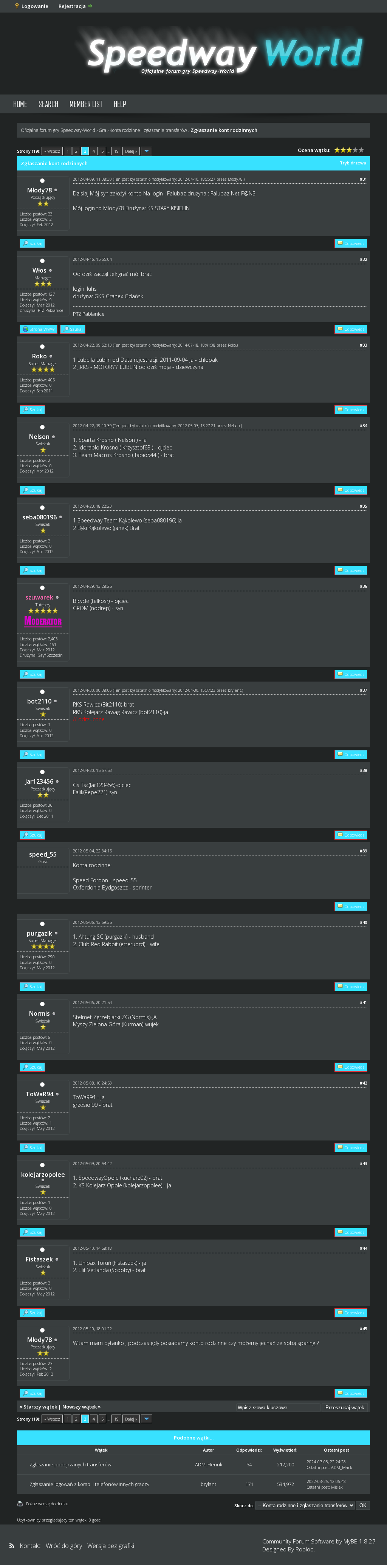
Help (120, 103)
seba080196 (39, 517)
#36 (363, 586)
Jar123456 (39, 781)
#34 (363, 425)
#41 (363, 1002)
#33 (363, 345)
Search (48, 103)
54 (249, 1464)
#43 (363, 1163)
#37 (363, 690)
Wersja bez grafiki (110, 1546)
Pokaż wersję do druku (47, 1503)
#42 (363, 1083)
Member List (86, 103)
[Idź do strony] (146, 151)
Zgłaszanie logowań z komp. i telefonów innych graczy (89, 1484)
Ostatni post (318, 1467)
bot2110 (39, 701)
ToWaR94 (39, 1094)
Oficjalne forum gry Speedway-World (58, 130)
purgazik (39, 933)
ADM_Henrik (208, 1464)
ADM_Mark (341, 1467)
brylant (234, 690)
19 (116, 151)
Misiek (337, 1487)
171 (249, 1484)
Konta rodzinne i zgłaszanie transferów (148, 130)
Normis (39, 1013)
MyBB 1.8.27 (360, 1541)
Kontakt (30, 1546)
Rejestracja (72, 6)
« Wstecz (52, 151)
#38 (363, 770)
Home (20, 103)
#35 (363, 506)
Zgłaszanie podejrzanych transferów (70, 1464)
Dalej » (131, 151)
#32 (363, 259)
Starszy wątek (40, 1406)
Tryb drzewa (353, 163)
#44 (363, 1248)
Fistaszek (39, 1259)
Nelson (39, 436)
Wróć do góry (64, 1546)
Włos (39, 270)
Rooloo (305, 1549)
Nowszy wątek (79, 1406)
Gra (102, 130)
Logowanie (35, 6)
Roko (39, 356)
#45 (363, 1328)
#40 (363, 922)
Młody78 (39, 190)
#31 (363, 179)
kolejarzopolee (43, 1174)
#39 (363, 851)
